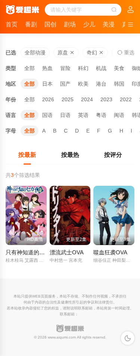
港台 (101, 84)
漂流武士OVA (67, 252)
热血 (47, 68)
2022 (126, 99)
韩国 (119, 84)
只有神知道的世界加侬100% (40, 252)
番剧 (31, 24)
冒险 (65, 68)
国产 (65, 84)
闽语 (119, 115)
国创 (50, 24)
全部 (29, 68)
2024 (87, 99)
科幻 (83, 68)
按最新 (27, 155)
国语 (47, 115)
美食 (119, 68)
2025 (68, 99)
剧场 (70, 24)
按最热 (70, 155)
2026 (48, 99)
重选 (128, 52)
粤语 (101, 115)
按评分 (113, 155)
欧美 (83, 84)
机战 (101, 68)
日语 (65, 115)
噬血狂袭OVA (110, 252)
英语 (83, 115)
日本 (47, 84)
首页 (12, 24)
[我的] (130, 10)
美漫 (109, 24)
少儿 (89, 24)
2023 (106, 99)
